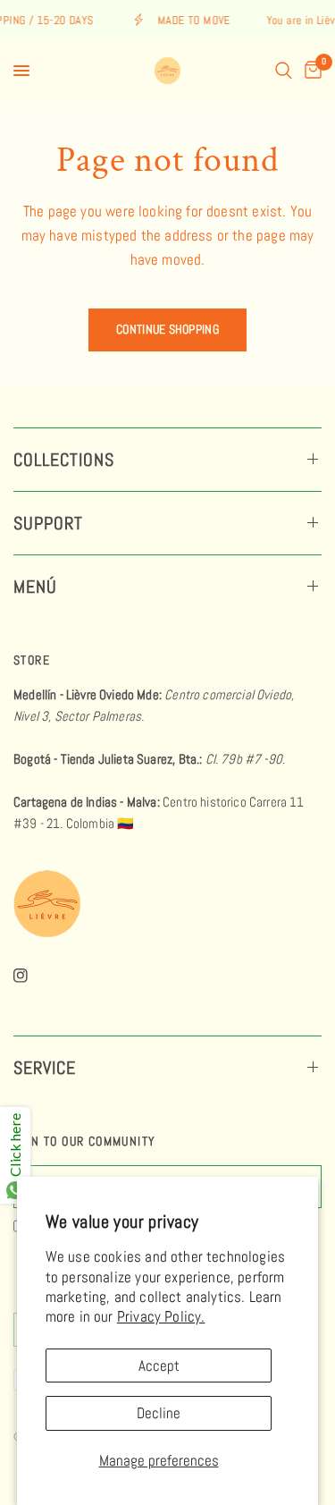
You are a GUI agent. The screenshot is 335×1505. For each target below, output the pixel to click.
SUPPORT (48, 523)
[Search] (283, 70)
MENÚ (35, 586)
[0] (310, 70)
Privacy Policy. (161, 1316)
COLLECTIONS (63, 459)
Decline (158, 1413)
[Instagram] (33, 975)
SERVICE (44, 1067)
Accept (159, 1365)
